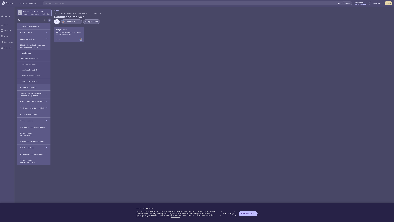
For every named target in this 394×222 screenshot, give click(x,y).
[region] (197, 212)
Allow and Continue (248, 214)
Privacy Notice (175, 217)
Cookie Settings (228, 214)
